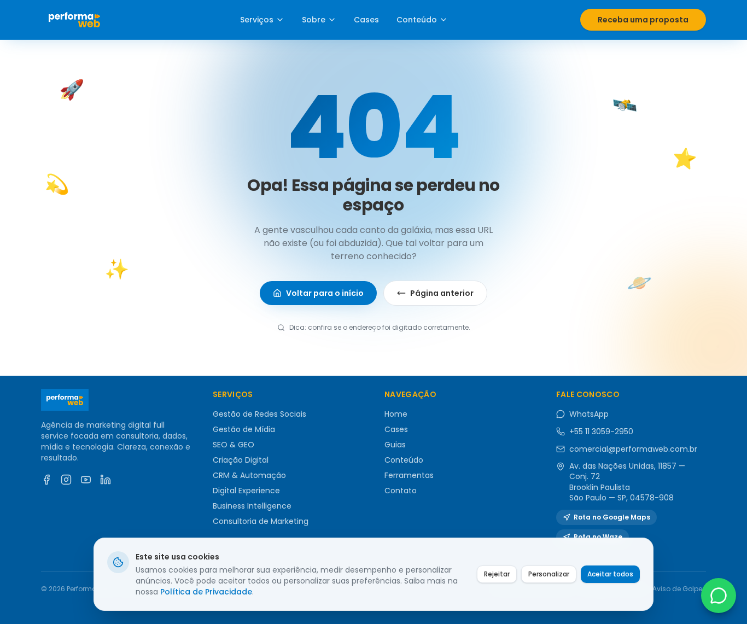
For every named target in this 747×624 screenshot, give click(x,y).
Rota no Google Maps (612, 517)
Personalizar (548, 574)
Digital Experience (246, 490)
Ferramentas (409, 475)
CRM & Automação (249, 475)
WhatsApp (589, 414)
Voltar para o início (325, 293)
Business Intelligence (252, 505)
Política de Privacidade (206, 591)
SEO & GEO (233, 444)
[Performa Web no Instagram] (66, 479)
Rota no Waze (598, 536)
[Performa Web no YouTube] (85, 479)
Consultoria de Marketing (260, 521)
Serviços (256, 19)
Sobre (313, 19)
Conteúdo (416, 19)
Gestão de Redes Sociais (259, 414)
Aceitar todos (610, 574)
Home (395, 414)
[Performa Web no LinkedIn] (105, 479)
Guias (395, 444)
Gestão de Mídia (244, 429)
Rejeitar (497, 574)
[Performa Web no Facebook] (46, 479)
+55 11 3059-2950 (601, 431)
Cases (366, 19)
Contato (400, 490)
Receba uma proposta (643, 19)
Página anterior (442, 293)
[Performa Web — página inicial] (74, 19)
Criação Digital (241, 459)
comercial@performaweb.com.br (633, 449)
